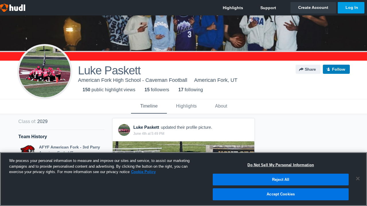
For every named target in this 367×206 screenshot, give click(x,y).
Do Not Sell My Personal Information (280, 165)
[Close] (358, 178)
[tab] (149, 106)
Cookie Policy (143, 172)
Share (310, 69)
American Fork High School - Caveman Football (132, 80)
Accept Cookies (281, 194)
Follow (338, 69)
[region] (183, 179)
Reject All (280, 179)
